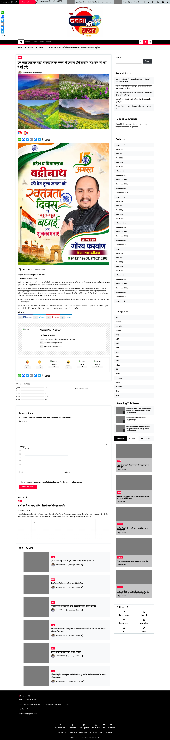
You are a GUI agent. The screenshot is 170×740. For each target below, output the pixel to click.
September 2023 (122, 297)
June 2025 (119, 206)
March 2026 (120, 167)
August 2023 (120, 301)
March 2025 (120, 219)
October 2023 (121, 292)
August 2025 (120, 197)
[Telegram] (2, 32)
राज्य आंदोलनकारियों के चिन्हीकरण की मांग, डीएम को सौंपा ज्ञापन (129, 2)
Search (118, 57)
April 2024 (119, 266)
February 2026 (121, 171)
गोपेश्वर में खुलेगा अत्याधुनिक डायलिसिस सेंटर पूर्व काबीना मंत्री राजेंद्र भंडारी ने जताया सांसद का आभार (78, 605)
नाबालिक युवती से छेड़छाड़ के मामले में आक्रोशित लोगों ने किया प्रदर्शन (73, 535)
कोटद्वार (118, 335)
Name (27, 377)
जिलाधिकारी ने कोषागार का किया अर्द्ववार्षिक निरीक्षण (67, 512)
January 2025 (121, 227)
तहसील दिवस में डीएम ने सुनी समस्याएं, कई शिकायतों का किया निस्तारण (132, 529)
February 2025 (121, 223)
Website (67, 401)
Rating (22, 376)
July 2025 (119, 201)
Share (46, 139)
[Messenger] (2, 28)
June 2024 (119, 258)
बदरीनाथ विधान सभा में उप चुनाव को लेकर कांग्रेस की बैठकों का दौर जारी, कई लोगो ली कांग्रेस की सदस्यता (78, 559)
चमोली (19, 57)
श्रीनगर (118, 382)
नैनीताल (118, 365)
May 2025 (119, 210)
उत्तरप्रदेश (118, 326)
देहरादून (118, 352)
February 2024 (121, 275)
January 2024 (121, 279)
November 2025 (122, 184)
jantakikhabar (47, 264)
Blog (117, 317)
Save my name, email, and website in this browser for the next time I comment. (51, 411)
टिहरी (117, 348)
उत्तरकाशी (118, 322)
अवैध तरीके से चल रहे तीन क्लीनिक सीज (136, 417)
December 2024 (122, 232)
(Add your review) (81, 317)
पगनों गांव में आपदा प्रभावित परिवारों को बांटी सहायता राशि (41, 434)
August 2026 (120, 145)
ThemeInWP (95, 685)
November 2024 (122, 236)
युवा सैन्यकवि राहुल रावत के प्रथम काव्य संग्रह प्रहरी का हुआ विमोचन (73, 490)
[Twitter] (2, 20)
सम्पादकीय (48, 42)
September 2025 (122, 193)
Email (21, 401)
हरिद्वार (117, 391)
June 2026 (119, 154)
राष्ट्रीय (41, 42)
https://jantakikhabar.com (53, 276)
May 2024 (119, 262)
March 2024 (120, 271)
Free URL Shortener (123, 124)
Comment (23, 350)
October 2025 (121, 188)
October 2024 (121, 240)
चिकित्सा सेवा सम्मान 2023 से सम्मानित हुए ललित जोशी (132, 561)
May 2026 (119, 158)
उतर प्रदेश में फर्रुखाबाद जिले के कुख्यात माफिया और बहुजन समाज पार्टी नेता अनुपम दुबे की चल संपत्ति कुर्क (138, 428)
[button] (141, 42)
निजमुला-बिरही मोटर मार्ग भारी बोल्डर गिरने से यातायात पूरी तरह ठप (82, 2)
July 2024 (119, 253)
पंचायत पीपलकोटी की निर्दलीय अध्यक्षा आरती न (66, 581)
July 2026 (119, 149)
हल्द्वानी (118, 395)
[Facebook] (2, 16)
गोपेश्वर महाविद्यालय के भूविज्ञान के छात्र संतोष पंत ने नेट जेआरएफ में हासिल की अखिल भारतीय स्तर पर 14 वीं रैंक (133, 592)
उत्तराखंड (27, 42)
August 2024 (120, 249)
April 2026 (119, 162)
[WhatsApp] (2, 12)
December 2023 (122, 284)
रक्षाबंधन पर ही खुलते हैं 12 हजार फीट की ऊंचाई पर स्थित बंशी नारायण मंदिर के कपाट (133, 497)
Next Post (21, 426)
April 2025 (119, 214)
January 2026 (121, 175)
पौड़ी (117, 369)
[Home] (21, 42)
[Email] (2, 24)
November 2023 (122, 288)
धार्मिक (35, 42)
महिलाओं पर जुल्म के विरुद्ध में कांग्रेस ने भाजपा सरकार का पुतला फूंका (133, 466)
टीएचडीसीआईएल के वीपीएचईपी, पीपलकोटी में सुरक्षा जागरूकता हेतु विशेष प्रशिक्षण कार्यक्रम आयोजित (138, 409)
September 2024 (122, 245)
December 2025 (121, 180)
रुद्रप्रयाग (119, 378)
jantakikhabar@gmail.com (53, 272)
